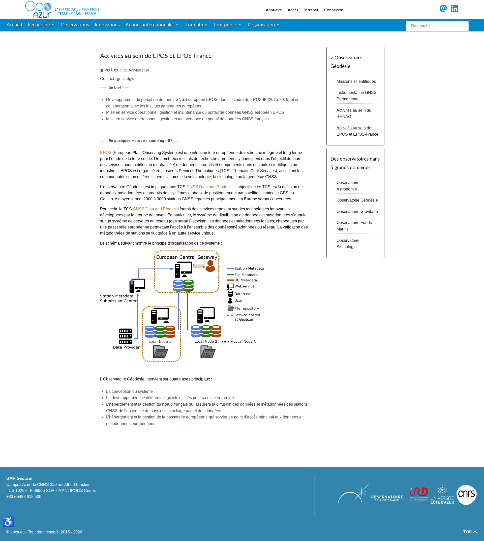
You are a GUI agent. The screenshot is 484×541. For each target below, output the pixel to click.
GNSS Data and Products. (210, 187)
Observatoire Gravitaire (357, 211)
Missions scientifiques (356, 81)
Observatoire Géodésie (357, 200)
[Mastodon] (443, 10)
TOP (468, 532)
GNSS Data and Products (156, 209)
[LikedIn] (454, 10)
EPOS (105, 152)
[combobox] (437, 26)
